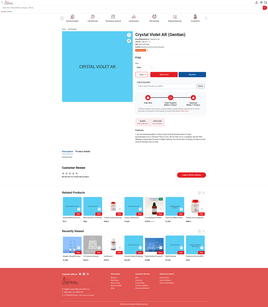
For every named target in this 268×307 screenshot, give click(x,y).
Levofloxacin (108, 256)
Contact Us (138, 280)
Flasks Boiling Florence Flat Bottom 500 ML (154, 256)
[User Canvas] (256, 2)
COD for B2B (157, 121)
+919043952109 (69, 295)
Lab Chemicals (93, 21)
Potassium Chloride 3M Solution (195, 256)
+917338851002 (77, 292)
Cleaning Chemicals (175, 21)
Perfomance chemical (113, 21)
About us (114, 278)
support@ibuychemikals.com (80, 289)
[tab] (67, 151)
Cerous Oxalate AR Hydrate (133, 256)
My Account (115, 280)
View (78, 214)
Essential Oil (195, 21)
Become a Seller (116, 285)
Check (200, 86)
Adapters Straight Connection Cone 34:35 (72, 256)
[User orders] (261, 2)
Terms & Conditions (141, 285)
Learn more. (185, 111)
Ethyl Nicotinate (170, 256)
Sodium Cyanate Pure (131, 217)
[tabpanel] (134, 157)
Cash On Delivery (165, 280)
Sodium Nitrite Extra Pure (71, 217)
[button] (134, 8)
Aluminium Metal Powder (174, 217)
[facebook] (80, 274)
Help (136, 278)
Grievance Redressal (142, 288)
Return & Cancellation (167, 283)
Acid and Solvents (72, 21)
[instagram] (88, 274)
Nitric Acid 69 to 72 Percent (92, 217)
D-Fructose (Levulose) (91, 256)
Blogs (113, 288)
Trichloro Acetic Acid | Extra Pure (113, 217)
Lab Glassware (134, 21)
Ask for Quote (115, 283)
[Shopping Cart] (265, 2)
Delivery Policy (164, 278)
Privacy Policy (139, 283)
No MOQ (143, 121)
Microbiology (154, 21)
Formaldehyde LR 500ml (153, 217)
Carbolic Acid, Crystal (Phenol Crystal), (195, 217)
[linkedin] (84, 274)
